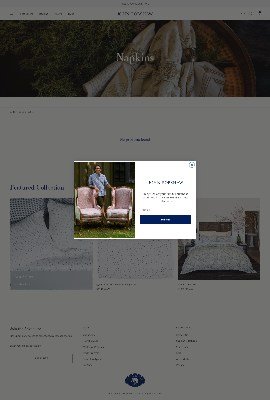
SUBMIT (165, 219)
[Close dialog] (192, 165)
